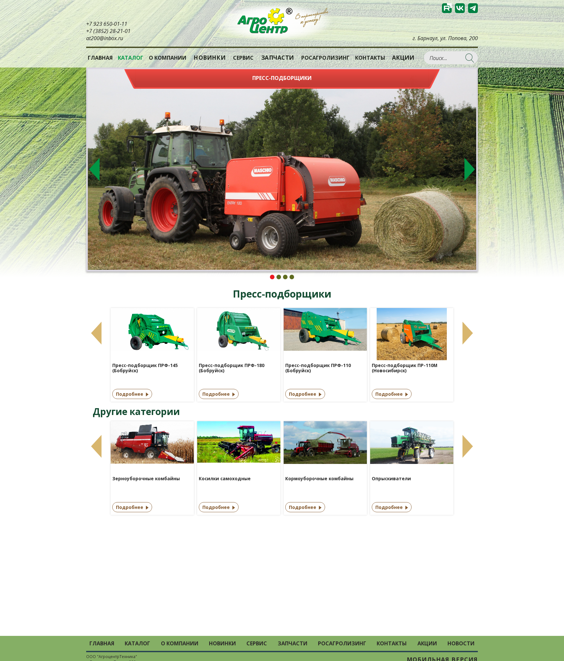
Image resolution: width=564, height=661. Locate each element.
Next (470, 169)
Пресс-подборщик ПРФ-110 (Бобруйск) (318, 368)
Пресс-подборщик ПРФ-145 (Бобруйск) (145, 368)
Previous (94, 169)
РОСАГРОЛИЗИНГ (325, 57)
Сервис (243, 57)
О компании (167, 57)
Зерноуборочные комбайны (146, 479)
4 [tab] (292, 277)
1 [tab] (272, 277)
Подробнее (129, 394)
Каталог (137, 643)
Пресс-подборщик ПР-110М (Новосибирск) (404, 368)
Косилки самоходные (225, 479)
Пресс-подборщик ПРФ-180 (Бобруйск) (231, 368)
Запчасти (277, 57)
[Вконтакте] (460, 8)
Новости (461, 643)
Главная (100, 57)
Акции (402, 57)
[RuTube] (447, 8)
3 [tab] (285, 277)
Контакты (370, 57)
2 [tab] (278, 277)
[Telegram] (473, 8)
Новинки (209, 57)
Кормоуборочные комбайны (319, 479)
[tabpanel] (282, 169)
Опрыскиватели (391, 479)
